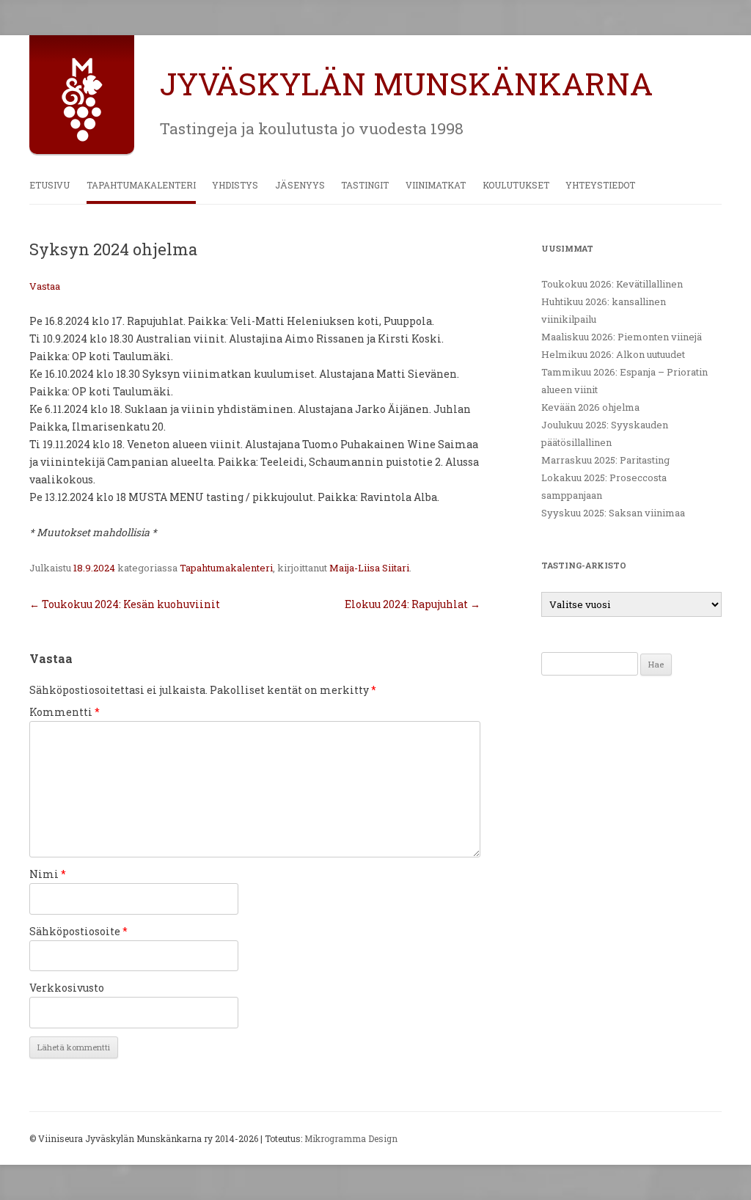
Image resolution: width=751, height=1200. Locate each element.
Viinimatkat (436, 185)
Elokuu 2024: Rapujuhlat (412, 604)
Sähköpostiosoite (78, 931)
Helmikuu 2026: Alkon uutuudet (613, 354)
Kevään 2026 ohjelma (590, 407)
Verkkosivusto (66, 988)
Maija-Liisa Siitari (369, 567)
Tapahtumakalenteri (141, 185)
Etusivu (49, 185)
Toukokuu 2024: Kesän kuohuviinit (124, 604)
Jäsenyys (300, 185)
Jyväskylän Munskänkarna (406, 83)
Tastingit (365, 185)
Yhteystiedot (600, 185)
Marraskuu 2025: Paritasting (605, 460)
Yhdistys (235, 185)
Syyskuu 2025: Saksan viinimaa (613, 512)
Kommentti (64, 712)
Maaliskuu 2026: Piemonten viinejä (621, 336)
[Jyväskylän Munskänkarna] (82, 138)
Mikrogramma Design (351, 1138)
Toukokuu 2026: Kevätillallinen (612, 283)
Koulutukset (516, 185)
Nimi (47, 874)
